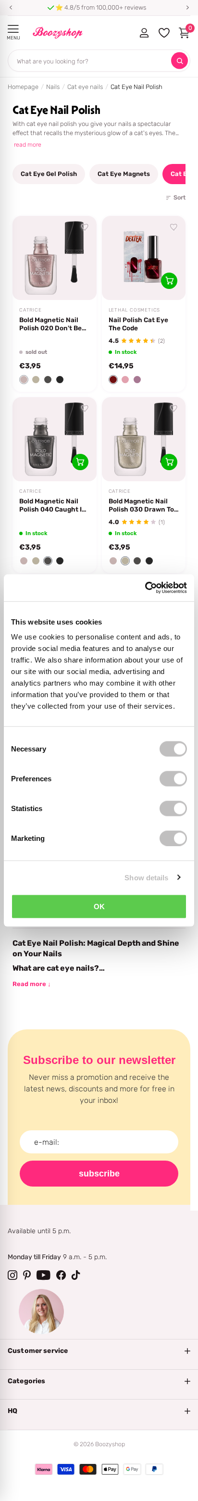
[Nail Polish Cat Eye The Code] (144, 258)
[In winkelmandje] (169, 281)
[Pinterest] (27, 1275)
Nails (53, 86)
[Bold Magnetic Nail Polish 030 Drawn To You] (144, 439)
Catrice (30, 310)
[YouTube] (43, 1275)
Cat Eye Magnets (124, 173)
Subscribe (99, 1173)
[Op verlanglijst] (85, 227)
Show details (146, 877)
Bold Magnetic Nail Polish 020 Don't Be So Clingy (50, 324)
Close (99, 1351)
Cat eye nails (85, 86)
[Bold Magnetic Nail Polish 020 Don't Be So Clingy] (54, 258)
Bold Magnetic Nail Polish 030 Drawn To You (141, 505)
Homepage (23, 86)
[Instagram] (12, 1275)
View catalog (13, 29)
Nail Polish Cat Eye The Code (138, 324)
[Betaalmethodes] (44, 1469)
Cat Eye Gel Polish (49, 173)
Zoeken (179, 60)
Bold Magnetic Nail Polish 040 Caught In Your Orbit (52, 505)
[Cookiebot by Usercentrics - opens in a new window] (145, 588)
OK (99, 906)
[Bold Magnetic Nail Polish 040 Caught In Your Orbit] (54, 439)
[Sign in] (144, 33)
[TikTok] (76, 1275)
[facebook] (61, 1275)
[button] (10, 7)
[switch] (173, 779)
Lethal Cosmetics (135, 310)
